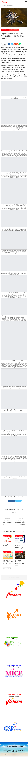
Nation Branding (14, 29)
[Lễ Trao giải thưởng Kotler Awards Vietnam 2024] (20, 555)
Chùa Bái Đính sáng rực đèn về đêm (7, 522)
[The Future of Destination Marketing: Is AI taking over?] (20, 538)
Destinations (5, 29)
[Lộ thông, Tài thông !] (8, 538)
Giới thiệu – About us (17, 746)
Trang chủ (8, 746)
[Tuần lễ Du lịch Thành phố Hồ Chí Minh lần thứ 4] (8, 555)
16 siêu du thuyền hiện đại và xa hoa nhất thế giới (20, 522)
